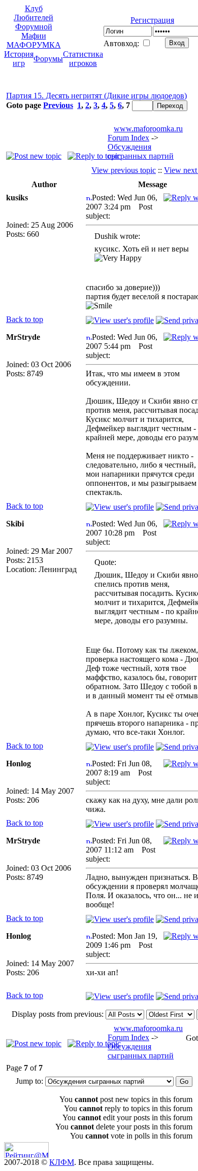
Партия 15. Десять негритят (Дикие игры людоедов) (96, 95)
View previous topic (123, 170)
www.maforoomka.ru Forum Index (145, 133)
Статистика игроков (83, 58)
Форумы (48, 58)
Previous (58, 105)
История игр (19, 58)
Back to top (24, 319)
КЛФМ (61, 1162)
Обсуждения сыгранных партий (141, 151)
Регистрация (152, 20)
